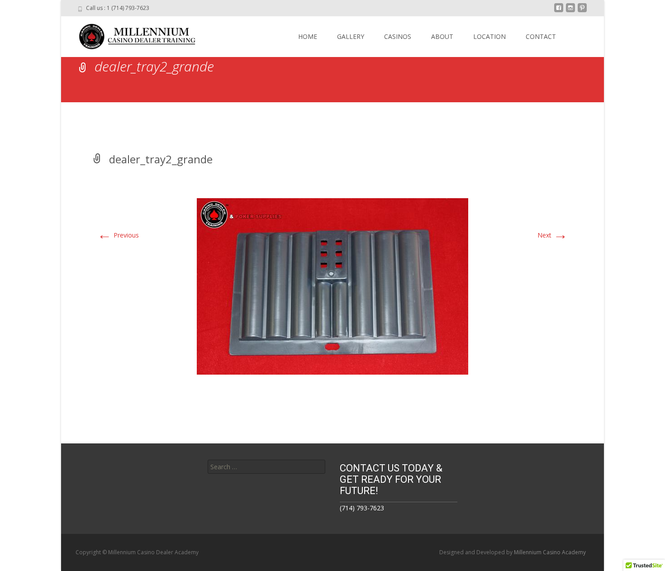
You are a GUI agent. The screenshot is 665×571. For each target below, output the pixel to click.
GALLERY (350, 36)
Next (552, 235)
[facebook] (558, 11)
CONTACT (541, 36)
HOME (307, 36)
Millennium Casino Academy (550, 552)
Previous (118, 235)
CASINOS (397, 36)
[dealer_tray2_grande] (332, 285)
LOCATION (489, 36)
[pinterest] (582, 11)
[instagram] (570, 11)
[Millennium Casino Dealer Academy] (131, 34)
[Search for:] (266, 466)
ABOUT (442, 36)
